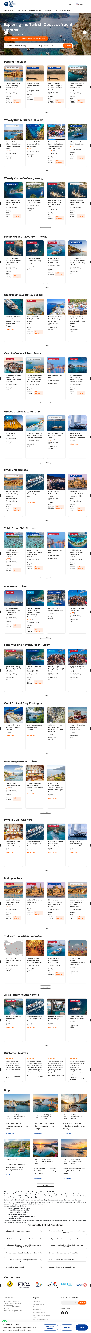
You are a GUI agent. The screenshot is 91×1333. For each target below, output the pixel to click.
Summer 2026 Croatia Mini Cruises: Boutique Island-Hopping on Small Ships (15, 1167)
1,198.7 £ (72, 214)
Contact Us (36, 1301)
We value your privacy (12, 1325)
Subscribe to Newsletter (69, 1298)
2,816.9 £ (29, 391)
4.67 (9, 788)
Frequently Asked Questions (45, 1225)
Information (8, 1298)
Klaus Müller (52, 1076)
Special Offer (32, 242)
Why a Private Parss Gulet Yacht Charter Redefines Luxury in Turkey (74, 1126)
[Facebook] (66, 1312)
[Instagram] (62, 1312)
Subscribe (82, 1303)
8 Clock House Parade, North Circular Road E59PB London (12, 1303)
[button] (8, 11)
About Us (35, 1307)
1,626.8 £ (50, 217)
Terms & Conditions (39, 1312)
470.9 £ (8, 625)
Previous (6, 32)
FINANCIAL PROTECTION (62, 10)
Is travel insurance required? (15, 1267)
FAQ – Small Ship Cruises (40, 1320)
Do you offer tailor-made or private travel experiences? (23, 1260)
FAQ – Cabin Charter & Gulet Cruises (41, 1316)
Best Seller (52, 184)
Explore (69, 46)
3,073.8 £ (72, 566)
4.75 (52, 440)
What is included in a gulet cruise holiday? (19, 1239)
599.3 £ (50, 161)
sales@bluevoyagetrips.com (13, 1310)
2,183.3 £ (8, 569)
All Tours (46, 112)
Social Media (65, 1309)
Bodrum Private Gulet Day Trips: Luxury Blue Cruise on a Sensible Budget (74, 1171)
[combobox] (19, 46)
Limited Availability (12, 68)
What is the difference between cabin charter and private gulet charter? (23, 1246)
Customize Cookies (50, 1327)
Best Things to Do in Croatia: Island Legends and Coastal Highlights (44, 1126)
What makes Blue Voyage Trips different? (62, 1259)
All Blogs (45, 1185)
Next (85, 32)
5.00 (9, 151)
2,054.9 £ (51, 506)
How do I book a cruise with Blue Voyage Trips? (64, 1253)
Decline (67, 1327)
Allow (82, 1327)
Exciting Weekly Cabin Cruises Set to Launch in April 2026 (26, 38)
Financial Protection (39, 1304)
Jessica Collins (8, 1077)
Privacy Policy (37, 1310)
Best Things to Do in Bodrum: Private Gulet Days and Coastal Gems (17, 1126)
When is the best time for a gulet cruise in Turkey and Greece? (66, 1246)
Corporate (36, 1298)
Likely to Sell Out (33, 68)
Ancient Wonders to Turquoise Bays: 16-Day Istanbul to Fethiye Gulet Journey (45, 1171)
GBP (70, 4)
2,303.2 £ (29, 98)
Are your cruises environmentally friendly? (62, 1267)
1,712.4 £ (8, 798)
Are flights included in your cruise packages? (63, 1239)
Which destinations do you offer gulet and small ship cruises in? (66, 1231)
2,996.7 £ (8, 100)
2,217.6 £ (72, 100)
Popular (51, 126)
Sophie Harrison (30, 1077)
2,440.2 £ (30, 331)
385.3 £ (72, 391)
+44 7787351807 (12, 1307)
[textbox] (19, 46)
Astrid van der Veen (73, 1079)
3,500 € (72, 508)
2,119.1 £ (50, 273)
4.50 (73, 613)
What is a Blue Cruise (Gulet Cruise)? (18, 1231)
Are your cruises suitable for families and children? (22, 1253)
